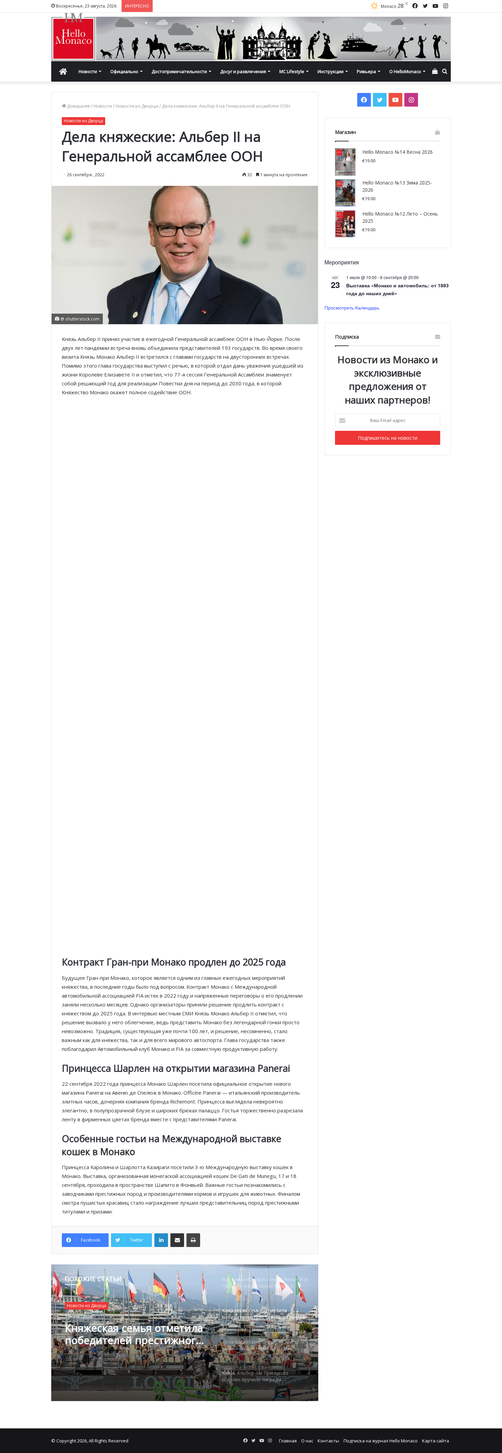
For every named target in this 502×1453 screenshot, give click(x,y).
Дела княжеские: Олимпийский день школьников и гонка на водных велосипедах (125, 1334)
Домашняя (78, 106)
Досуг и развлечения (243, 71)
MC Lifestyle (291, 71)
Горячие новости (84, 1305)
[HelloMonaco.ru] (251, 37)
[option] (184, 1332)
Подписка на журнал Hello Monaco (381, 1441)
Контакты (328, 1441)
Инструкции (331, 71)
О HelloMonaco (405, 71)
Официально (124, 71)
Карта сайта (435, 1441)
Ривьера (366, 71)
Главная (288, 1441)
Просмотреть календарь (351, 307)
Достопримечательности (179, 71)
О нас (307, 1441)
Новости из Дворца (137, 106)
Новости (88, 71)
